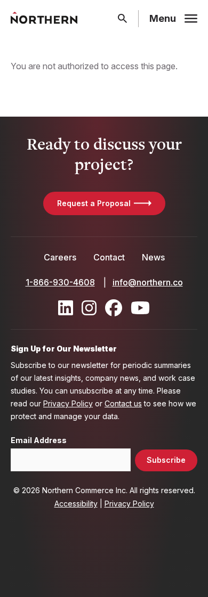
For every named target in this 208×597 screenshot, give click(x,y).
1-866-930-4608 (60, 282)
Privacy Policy (68, 403)
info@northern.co (148, 282)
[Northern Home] (44, 18)
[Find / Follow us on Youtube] (140, 307)
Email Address (39, 440)
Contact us (123, 403)
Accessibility (76, 503)
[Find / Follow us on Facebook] (113, 307)
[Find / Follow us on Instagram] (89, 307)
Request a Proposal (94, 203)
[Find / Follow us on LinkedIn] (65, 307)
